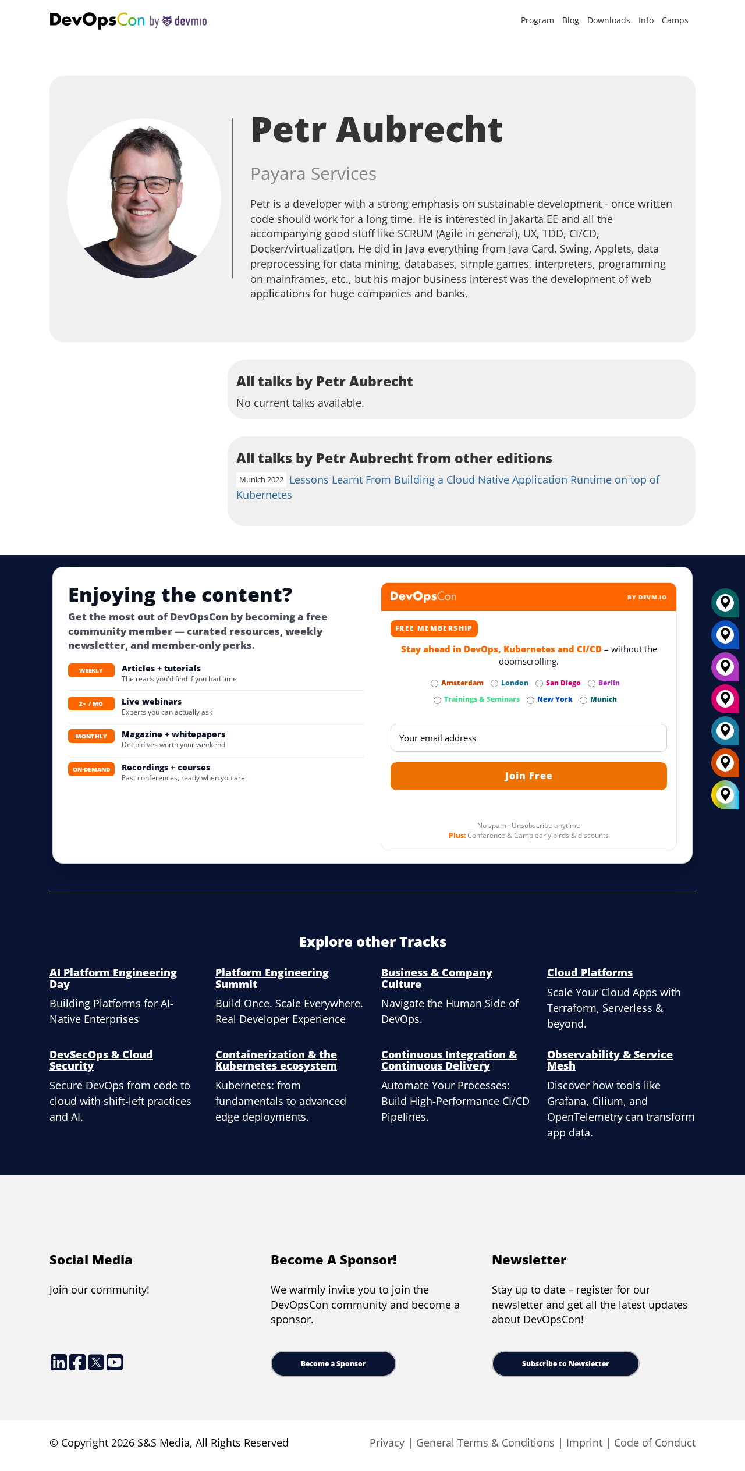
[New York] (725, 639)
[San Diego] (725, 703)
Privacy (387, 1442)
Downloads (608, 20)
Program (537, 20)
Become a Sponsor (333, 1364)
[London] (725, 735)
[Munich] (725, 607)
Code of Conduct (655, 1442)
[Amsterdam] (725, 767)
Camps (675, 20)
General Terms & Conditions (485, 1442)
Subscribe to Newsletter (565, 1364)
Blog (570, 20)
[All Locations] (725, 795)
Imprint (584, 1442)
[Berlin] (725, 671)
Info (646, 20)
